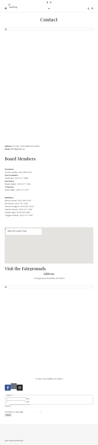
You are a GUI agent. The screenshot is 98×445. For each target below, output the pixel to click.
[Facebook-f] (8, 388)
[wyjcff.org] (13, 8)
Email (8, 406)
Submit (8, 415)
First (27, 398)
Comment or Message (14, 412)
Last (27, 401)
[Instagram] (20, 388)
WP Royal (19, 440)
